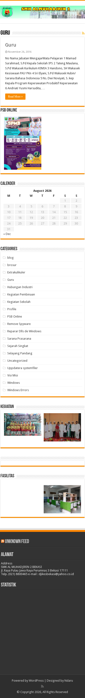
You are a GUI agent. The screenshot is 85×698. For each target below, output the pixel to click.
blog (10, 257)
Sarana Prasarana (19, 338)
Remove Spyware (19, 324)
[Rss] (42, 686)
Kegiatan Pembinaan (21, 294)
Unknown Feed (17, 541)
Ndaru (68, 680)
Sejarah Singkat (17, 346)
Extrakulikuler (16, 272)
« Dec (7, 234)
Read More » (15, 96)
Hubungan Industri (20, 287)
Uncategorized (17, 360)
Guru (10, 45)
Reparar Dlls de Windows (24, 331)
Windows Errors (18, 390)
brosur (12, 265)
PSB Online (14, 316)
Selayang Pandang (19, 353)
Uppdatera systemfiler (22, 368)
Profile (11, 309)
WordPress (36, 680)
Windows (13, 382)
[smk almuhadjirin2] (42, 11)
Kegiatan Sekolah (18, 302)
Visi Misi (12, 375)
